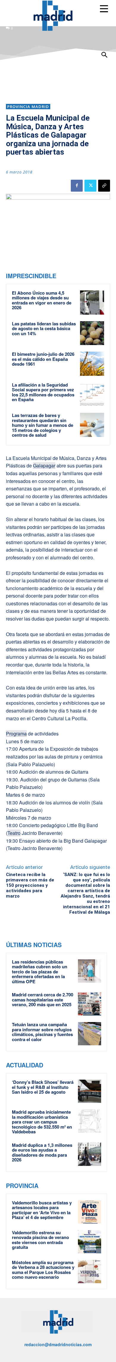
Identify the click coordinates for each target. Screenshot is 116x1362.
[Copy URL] (104, 186)
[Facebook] (77, 186)
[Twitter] (90, 186)
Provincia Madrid (28, 106)
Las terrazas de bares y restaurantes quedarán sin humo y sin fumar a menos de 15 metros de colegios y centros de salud (42, 425)
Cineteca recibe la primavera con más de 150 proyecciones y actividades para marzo (30, 885)
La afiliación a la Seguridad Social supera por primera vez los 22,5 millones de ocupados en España (43, 392)
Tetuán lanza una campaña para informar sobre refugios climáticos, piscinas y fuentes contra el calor (42, 1032)
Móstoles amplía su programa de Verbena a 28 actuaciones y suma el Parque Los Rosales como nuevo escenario (43, 1270)
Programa (16, 733)
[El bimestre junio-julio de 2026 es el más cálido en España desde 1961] (92, 364)
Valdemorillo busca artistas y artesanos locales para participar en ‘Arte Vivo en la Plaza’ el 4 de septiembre (42, 1210)
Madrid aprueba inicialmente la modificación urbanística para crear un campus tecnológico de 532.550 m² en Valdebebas (42, 1122)
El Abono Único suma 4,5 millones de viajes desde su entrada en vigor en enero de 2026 (41, 300)
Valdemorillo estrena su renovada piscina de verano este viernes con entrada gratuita (40, 1240)
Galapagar (44, 465)
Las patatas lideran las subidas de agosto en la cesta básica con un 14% (44, 328)
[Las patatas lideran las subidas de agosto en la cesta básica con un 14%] (92, 333)
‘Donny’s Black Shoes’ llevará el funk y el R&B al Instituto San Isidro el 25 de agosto (42, 1087)
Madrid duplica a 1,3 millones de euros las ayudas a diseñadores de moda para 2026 (42, 1152)
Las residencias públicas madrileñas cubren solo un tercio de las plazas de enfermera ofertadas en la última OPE (39, 971)
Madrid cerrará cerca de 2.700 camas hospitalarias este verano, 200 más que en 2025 (42, 999)
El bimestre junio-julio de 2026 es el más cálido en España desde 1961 (43, 359)
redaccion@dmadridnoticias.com (58, 1344)
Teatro (14, 832)
